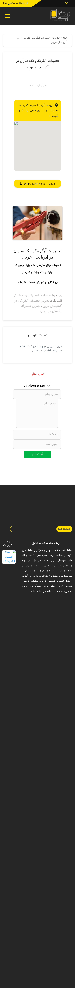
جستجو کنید (64, 529)
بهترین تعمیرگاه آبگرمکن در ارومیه (41, 308)
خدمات (56, 38)
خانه (65, 38)
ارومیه (49, 105)
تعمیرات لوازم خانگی (26, 295)
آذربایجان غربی (37, 105)
